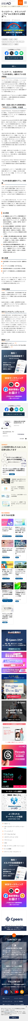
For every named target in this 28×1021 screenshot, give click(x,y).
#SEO (15, 39)
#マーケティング (20, 41)
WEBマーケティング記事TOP (10, 6)
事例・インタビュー (7, 1004)
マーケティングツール (7, 1001)
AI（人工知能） (8, 849)
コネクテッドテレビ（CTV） (11, 837)
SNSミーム (7, 823)
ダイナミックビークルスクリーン (12, 851)
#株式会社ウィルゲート (7, 44)
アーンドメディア (8, 831)
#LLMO (10, 39)
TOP (2, 6)
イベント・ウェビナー (19, 998)
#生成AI (16, 44)
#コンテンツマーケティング (8, 41)
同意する (14, 1017)
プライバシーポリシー (9, 1011)
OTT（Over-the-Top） (10, 834)
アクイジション (8, 840)
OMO (5, 843)
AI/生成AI (18, 6)
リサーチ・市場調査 (18, 1001)
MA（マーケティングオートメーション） (14, 846)
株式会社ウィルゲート (8, 343)
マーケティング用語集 (19, 1004)
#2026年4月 (4, 39)
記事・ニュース (6, 998)
